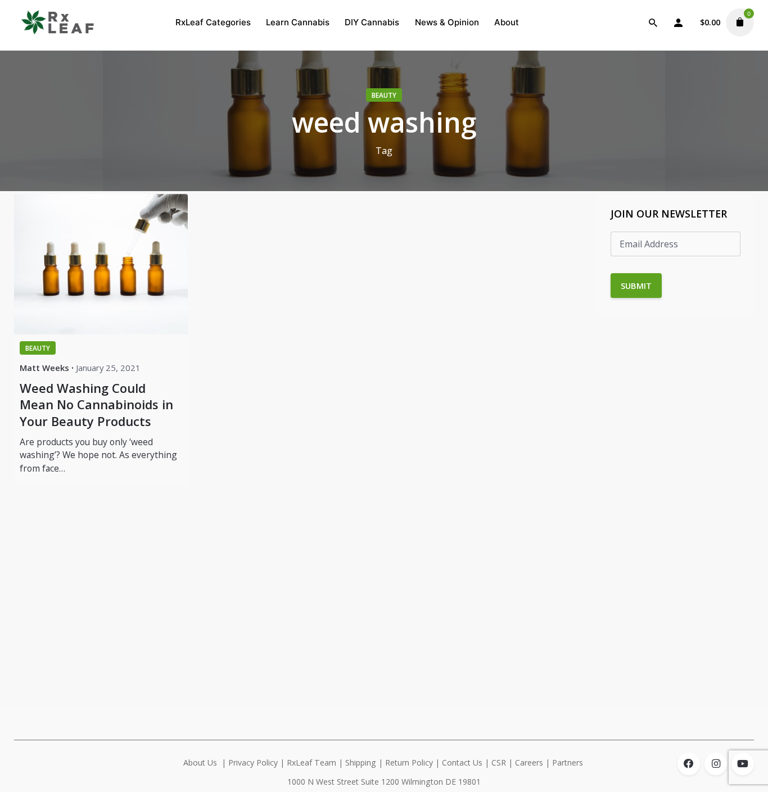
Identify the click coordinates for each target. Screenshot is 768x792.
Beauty (384, 94)
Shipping (360, 762)
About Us (200, 762)
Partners (568, 762)
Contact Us (462, 762)
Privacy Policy (253, 762)
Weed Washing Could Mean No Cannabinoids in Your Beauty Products (96, 404)
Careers (529, 762)
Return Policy (409, 762)
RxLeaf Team (311, 762)
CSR (498, 762)
